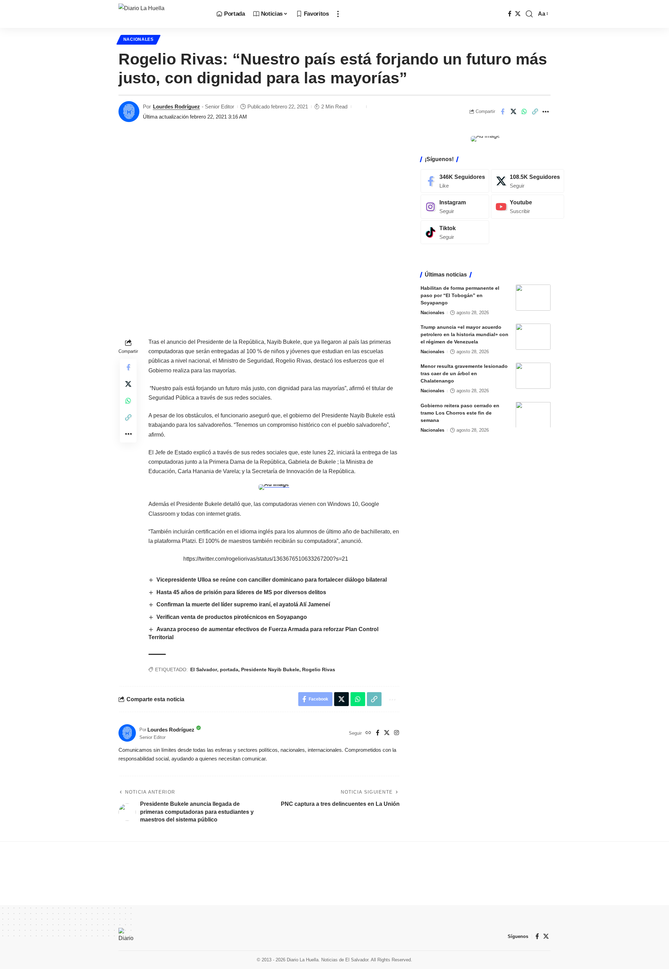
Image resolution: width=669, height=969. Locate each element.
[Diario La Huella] (161, 13)
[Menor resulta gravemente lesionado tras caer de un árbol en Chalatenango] (533, 376)
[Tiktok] (455, 232)
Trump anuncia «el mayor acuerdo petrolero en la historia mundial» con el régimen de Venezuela (464, 334)
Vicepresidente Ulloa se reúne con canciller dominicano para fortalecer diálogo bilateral (271, 580)
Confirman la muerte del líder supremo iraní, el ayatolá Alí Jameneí (243, 604)
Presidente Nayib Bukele (270, 669)
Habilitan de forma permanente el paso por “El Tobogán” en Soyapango (460, 295)
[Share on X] (513, 111)
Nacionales (138, 39)
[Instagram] (396, 733)
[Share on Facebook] (502, 111)
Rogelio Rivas (318, 669)
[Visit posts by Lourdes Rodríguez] (128, 111)
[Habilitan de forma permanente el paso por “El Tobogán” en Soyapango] (533, 298)
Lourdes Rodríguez (176, 106)
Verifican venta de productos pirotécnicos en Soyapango (231, 617)
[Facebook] (509, 13)
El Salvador (203, 669)
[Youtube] (527, 207)
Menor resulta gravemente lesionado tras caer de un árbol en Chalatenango (464, 373)
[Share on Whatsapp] (524, 111)
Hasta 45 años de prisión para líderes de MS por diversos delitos (241, 592)
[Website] (368, 733)
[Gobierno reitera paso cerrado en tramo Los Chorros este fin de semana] (533, 415)
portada (229, 669)
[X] (517, 13)
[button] (338, 14)
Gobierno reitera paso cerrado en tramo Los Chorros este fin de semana (460, 412)
